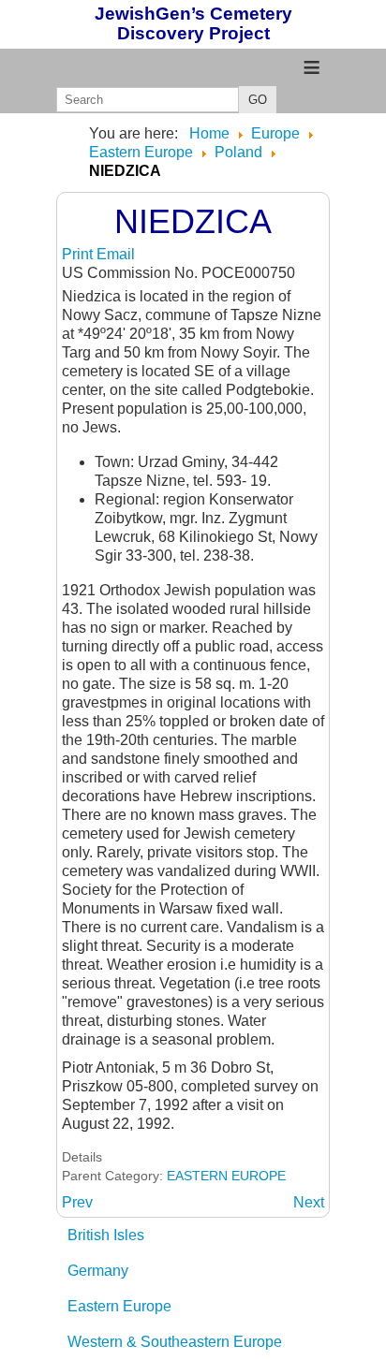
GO (257, 100)
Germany (97, 1271)
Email (115, 254)
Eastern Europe (119, 1306)
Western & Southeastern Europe (174, 1342)
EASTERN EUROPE (226, 1175)
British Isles (105, 1235)
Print (79, 254)
